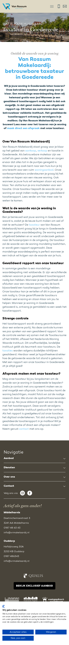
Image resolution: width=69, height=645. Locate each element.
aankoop (30, 150)
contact (24, 428)
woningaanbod (44, 169)
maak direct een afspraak (23, 128)
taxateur (34, 224)
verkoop (42, 150)
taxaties (7, 350)
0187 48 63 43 (59, 6)
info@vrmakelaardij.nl (65, 6)
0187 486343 (11, 556)
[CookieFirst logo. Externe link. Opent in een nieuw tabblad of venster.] (3, 606)
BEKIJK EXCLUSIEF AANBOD (34, 585)
